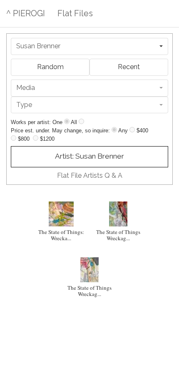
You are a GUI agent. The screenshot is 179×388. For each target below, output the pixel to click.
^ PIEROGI (25, 13)
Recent (129, 67)
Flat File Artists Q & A (89, 175)
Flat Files (75, 13)
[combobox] (89, 46)
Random (50, 67)
